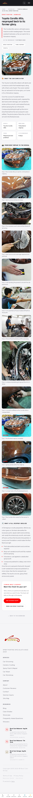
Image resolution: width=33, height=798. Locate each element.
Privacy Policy (18, 775)
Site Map (6, 698)
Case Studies (7, 711)
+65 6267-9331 (22, 747)
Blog (4, 708)
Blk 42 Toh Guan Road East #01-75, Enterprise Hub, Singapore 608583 (19, 744)
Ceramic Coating (9, 665)
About (5, 685)
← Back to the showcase (16, 616)
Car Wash (6, 672)
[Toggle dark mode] (24, 3)
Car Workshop (8, 675)
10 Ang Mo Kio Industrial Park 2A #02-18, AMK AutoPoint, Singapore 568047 (18, 756)
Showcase (11, 9)
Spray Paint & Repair (10, 668)
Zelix (13, 781)
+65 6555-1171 (21, 759)
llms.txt (12, 778)
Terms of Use (7, 775)
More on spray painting (15, 606)
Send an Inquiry (8, 695)
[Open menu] (29, 3)
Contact (6, 691)
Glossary (6, 722)
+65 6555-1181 (22, 737)
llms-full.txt (19, 778)
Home (3, 9)
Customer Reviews (9, 688)
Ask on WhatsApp (12, 601)
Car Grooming (8, 661)
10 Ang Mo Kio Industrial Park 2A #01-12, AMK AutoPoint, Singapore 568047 (18, 733)
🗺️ (25, 796)
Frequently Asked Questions (13, 718)
